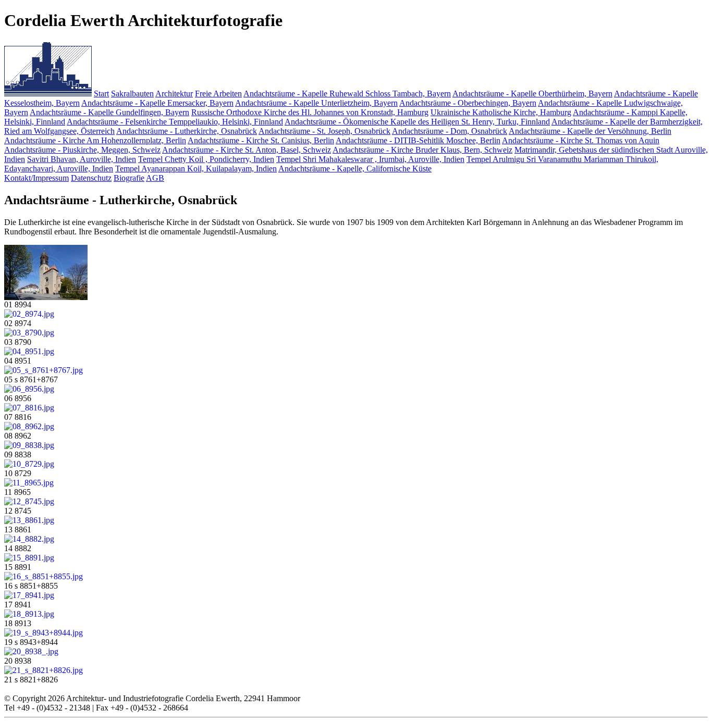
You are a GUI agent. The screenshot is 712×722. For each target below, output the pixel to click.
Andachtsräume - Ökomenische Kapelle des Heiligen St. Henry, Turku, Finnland (417, 121)
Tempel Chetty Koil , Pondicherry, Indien (206, 159)
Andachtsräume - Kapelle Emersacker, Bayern (157, 102)
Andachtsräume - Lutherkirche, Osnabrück (186, 131)
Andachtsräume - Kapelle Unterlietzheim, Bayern (316, 102)
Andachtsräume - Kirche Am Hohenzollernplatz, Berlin (95, 140)
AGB (155, 177)
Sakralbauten (132, 93)
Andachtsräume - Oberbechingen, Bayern (467, 102)
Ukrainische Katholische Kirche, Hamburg (501, 112)
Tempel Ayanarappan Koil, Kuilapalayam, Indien (196, 168)
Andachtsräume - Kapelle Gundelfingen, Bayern (109, 112)
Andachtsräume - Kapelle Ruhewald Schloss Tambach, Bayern (347, 93)
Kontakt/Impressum (36, 177)
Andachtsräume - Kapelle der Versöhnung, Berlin (590, 131)
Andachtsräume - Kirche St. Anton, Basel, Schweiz (246, 149)
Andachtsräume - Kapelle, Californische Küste (355, 168)
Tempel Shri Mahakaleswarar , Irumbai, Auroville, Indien (370, 159)
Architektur (174, 93)
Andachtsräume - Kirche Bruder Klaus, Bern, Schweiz (422, 149)
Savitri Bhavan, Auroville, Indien (81, 159)
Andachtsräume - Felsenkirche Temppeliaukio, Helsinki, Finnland (175, 121)
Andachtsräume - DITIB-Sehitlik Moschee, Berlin (418, 140)
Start (101, 93)
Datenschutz (91, 177)
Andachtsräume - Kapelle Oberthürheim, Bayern (532, 93)
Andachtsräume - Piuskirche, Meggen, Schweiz (82, 149)
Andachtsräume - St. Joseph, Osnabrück (324, 131)
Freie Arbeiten (218, 93)
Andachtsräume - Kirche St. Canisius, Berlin (261, 140)
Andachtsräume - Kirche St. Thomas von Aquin (580, 140)
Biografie (129, 177)
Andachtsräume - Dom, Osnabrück (449, 131)
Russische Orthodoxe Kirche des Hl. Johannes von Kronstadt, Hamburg (309, 112)
